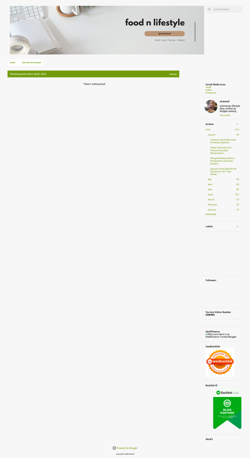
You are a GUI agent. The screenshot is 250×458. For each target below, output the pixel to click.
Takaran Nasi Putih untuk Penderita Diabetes (223, 141)
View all (173, 74)
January (212, 209)
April (210, 194)
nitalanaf (225, 101)
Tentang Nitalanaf (31, 63)
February (212, 204)
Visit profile (225, 115)
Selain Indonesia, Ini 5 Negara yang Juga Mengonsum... (221, 150)
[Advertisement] (190, 123)
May (210, 189)
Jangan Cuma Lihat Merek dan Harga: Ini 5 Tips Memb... (223, 171)
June (210, 184)
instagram (211, 92)
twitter (209, 90)
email (208, 87)
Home (12, 63)
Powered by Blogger (126, 448)
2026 (208, 129)
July (210, 179)
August (211, 134)
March (211, 199)
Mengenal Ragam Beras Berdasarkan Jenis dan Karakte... (222, 161)
